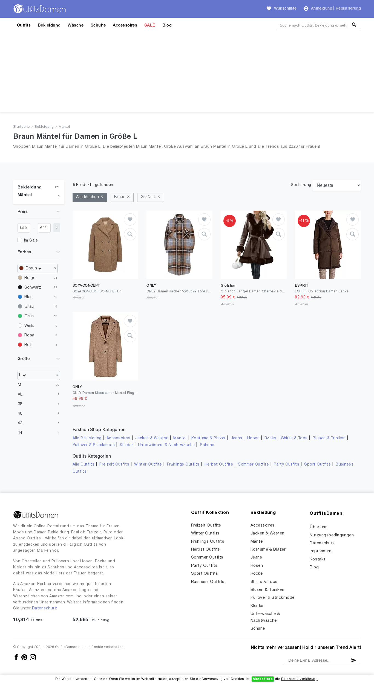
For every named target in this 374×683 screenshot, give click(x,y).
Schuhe (98, 25)
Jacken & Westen (151, 438)
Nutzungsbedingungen (332, 535)
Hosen (253, 438)
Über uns (318, 527)
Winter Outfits (148, 464)
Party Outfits (286, 464)
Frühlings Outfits (183, 464)
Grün (29, 316)
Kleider (126, 445)
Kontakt (317, 559)
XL (20, 394)
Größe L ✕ (150, 197)
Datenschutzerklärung (299, 679)
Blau (28, 297)
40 (20, 413)
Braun (31, 268)
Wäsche (76, 25)
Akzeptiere (263, 679)
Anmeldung (321, 8)
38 (20, 404)
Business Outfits (208, 582)
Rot (27, 345)
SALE (149, 25)
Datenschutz (44, 608)
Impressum (320, 551)
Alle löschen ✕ (90, 197)
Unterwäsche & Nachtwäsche (166, 445)
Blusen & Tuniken (329, 438)
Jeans (236, 438)
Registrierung (348, 8)
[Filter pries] (56, 227)
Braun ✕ (122, 197)
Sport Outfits (317, 464)
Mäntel (64, 127)
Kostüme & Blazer (208, 438)
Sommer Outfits (253, 464)
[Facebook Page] (16, 657)
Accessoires (125, 25)
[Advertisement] (187, 74)
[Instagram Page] (33, 657)
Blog (167, 25)
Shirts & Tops (294, 438)
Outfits (24, 25)
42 (20, 423)
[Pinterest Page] (24, 657)
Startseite (21, 127)
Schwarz (32, 287)
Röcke (270, 438)
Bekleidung (49, 25)
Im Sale (31, 240)
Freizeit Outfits (114, 464)
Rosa (29, 335)
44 (20, 433)
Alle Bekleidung (87, 438)
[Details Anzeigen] (130, 234)
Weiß (29, 326)
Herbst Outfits (219, 464)
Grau (29, 307)
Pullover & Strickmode (94, 445)
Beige (29, 278)
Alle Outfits (84, 464)
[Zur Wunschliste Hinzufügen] (130, 219)
